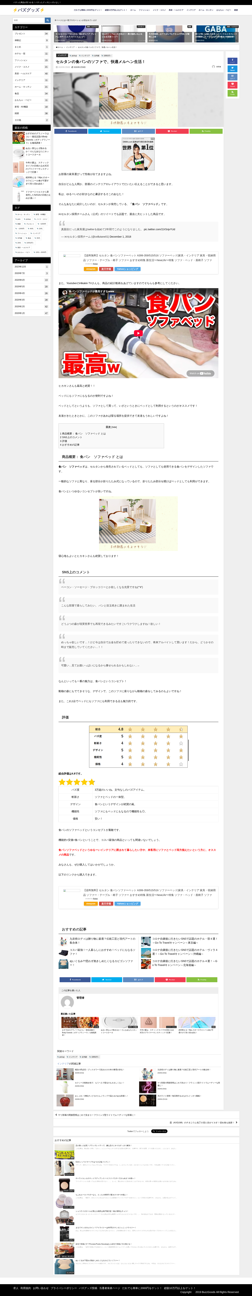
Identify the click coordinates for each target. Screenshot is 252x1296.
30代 (38, 238)
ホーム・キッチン (206, 10)
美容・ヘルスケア (176, 10)
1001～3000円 (41, 252)
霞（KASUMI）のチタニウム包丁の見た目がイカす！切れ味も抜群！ (202, 1122)
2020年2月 (31, 306)
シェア (232, 62)
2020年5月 (31, 286)
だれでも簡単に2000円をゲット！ (88, 10)
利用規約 (25, 1288)
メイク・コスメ (159, 10)
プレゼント (31, 33)
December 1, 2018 (120, 236)
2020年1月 (31, 313)
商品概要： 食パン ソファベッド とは (83, 433)
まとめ (31, 47)
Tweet (232, 70)
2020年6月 (31, 280)
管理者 (218, 67)
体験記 (31, 40)
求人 (16, 1288)
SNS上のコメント (71, 437)
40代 (31, 228)
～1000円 (20, 228)
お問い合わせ (41, 1288)
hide (114, 427)
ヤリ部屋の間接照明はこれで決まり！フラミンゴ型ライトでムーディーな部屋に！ (97, 1115)
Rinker (95, 264)
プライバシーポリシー (64, 1288)
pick (18, 219)
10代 (40, 228)
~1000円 (43, 224)
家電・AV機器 (31, 107)
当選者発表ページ (109, 1288)
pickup (74, 56)
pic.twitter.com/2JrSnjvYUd (159, 229)
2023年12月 (31, 267)
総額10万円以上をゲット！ (116, 10)
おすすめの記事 (70, 444)
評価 (63, 441)
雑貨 (236, 10)
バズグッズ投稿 (88, 1288)
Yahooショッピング (127, 269)
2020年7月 (31, 273)
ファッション (144, 10)
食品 (31, 93)
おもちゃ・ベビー (223, 10)
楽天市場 (106, 269)
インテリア (191, 10)
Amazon (90, 269)
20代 (19, 243)
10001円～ (108, 56)
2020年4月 (31, 293)
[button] (57, 34)
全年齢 (96, 56)
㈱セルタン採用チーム (72, 214)
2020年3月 (31, 300)
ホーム (133, 10)
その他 (31, 120)
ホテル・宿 (31, 53)
